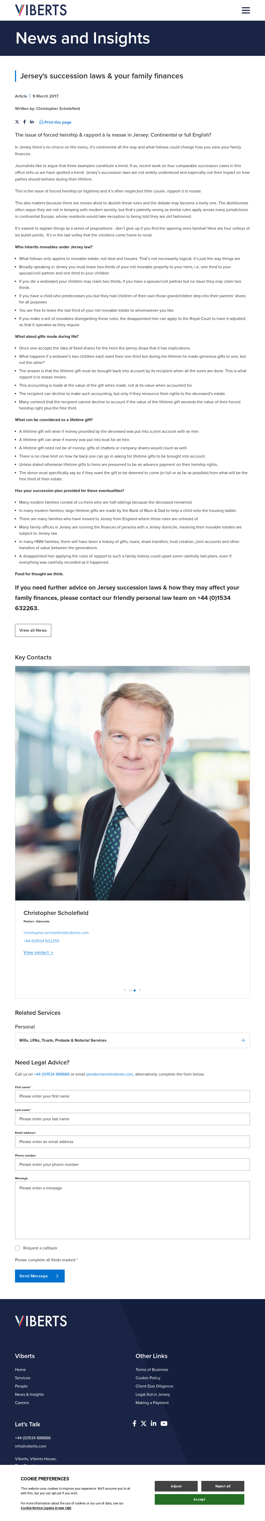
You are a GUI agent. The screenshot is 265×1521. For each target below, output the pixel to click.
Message (21, 1178)
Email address (25, 1133)
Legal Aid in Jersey (153, 1394)
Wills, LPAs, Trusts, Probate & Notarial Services (63, 1040)
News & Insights (29, 1394)
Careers (22, 1402)
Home (20, 1369)
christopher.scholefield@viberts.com (56, 932)
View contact (36, 952)
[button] (132, 1040)
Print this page (57, 122)
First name (23, 1087)
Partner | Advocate (37, 921)
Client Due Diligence (154, 1386)
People (21, 1386)
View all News (33, 630)
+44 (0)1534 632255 (41, 941)
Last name (23, 1110)
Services (22, 1378)
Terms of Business (152, 1369)
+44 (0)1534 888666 (33, 1438)
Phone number (25, 1155)
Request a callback (40, 1248)
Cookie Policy (148, 1378)
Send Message (33, 1276)
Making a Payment (152, 1402)
